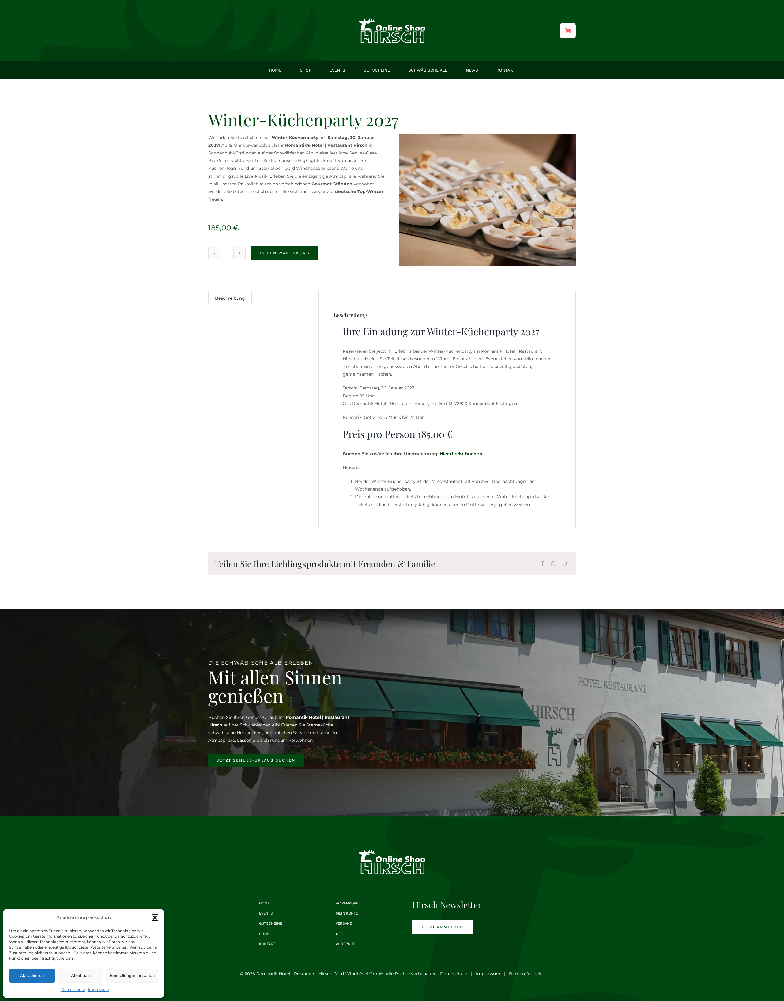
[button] (155, 918)
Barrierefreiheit (525, 973)
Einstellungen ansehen (132, 975)
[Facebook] (542, 563)
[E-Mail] (564, 563)
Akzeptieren (32, 975)
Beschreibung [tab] (230, 298)
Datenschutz (73, 989)
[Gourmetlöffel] (487, 200)
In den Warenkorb (285, 253)
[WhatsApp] (553, 563)
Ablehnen (80, 975)
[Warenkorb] (568, 30)
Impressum (98, 989)
